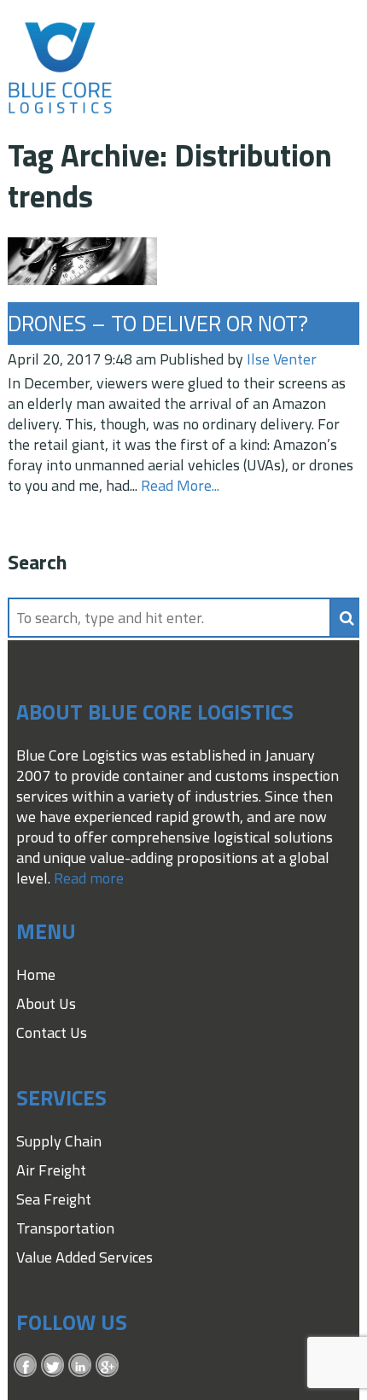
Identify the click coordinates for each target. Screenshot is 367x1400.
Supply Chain (59, 1140)
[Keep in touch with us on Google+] (107, 1365)
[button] (346, 618)
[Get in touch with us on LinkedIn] (80, 1365)
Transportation (65, 1228)
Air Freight (51, 1169)
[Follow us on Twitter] (53, 1365)
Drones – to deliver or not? (158, 323)
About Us (46, 1003)
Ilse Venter (282, 358)
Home (35, 974)
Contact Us (51, 1032)
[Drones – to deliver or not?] (82, 274)
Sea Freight (53, 1198)
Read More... (180, 485)
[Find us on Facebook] (25, 1365)
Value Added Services (84, 1257)
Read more (89, 878)
